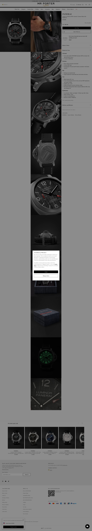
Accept (46, 271)
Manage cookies (46, 275)
